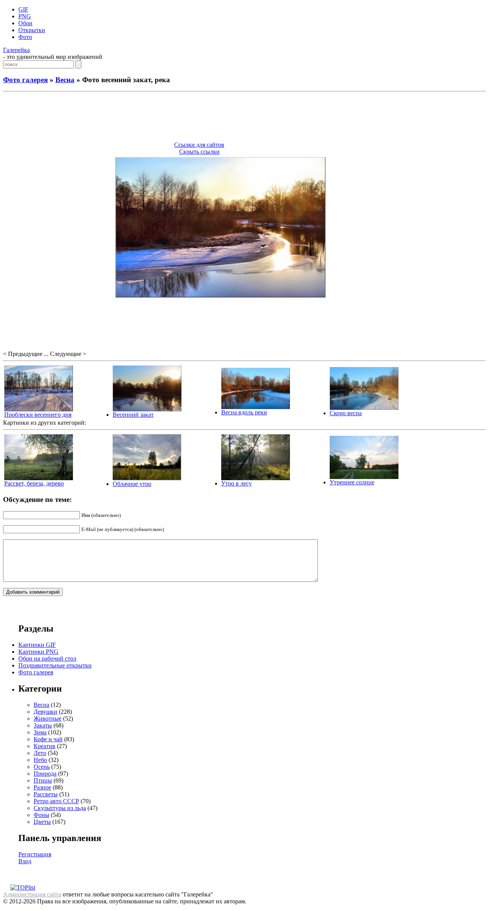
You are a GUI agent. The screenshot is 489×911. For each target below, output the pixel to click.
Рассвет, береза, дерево (34, 483)
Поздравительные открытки (55, 665)
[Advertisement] (244, 118)
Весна (64, 80)
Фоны (41, 815)
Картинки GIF (37, 644)
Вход (24, 861)
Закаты (43, 725)
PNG (24, 16)
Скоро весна (346, 413)
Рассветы (46, 794)
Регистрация (34, 854)
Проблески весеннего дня (37, 414)
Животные (48, 718)
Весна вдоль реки (244, 412)
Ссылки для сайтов (199, 144)
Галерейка (16, 50)
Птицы (43, 780)
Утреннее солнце (352, 482)
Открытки (31, 30)
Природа (45, 773)
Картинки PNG (38, 651)
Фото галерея (25, 80)
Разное (42, 787)
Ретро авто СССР (56, 801)
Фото (25, 37)
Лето (40, 753)
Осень (42, 766)
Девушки (45, 711)
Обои (25, 23)
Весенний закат (133, 414)
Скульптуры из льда (60, 808)
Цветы (42, 821)
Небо (40, 760)
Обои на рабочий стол (47, 658)
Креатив (44, 746)
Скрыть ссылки (199, 151)
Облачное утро (132, 484)
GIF (23, 9)
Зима (40, 732)
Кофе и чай (48, 739)
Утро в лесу (236, 483)
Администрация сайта (32, 894)
